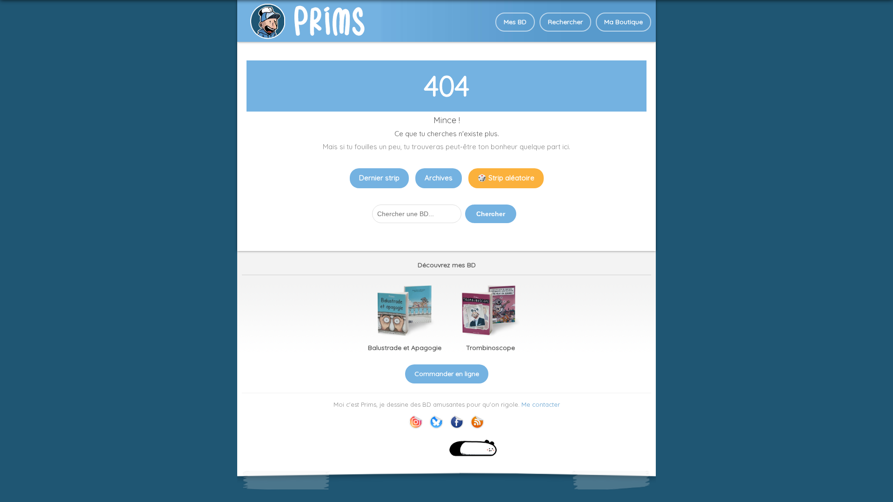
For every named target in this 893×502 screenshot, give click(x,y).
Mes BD (515, 22)
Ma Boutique (623, 22)
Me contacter (540, 404)
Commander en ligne (446, 374)
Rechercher (565, 22)
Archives (439, 177)
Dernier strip (379, 177)
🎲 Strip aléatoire (506, 177)
